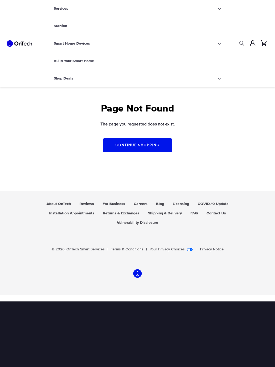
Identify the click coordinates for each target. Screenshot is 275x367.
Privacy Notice (212, 249)
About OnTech (58, 204)
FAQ (194, 213)
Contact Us (216, 213)
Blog (160, 204)
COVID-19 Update (213, 204)
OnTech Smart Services (85, 249)
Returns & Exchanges (121, 213)
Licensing (181, 204)
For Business (114, 204)
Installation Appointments (71, 213)
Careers (140, 204)
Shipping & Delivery (165, 213)
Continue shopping (137, 145)
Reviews (86, 204)
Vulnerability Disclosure (137, 223)
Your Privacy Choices (167, 249)
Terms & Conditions (127, 249)
